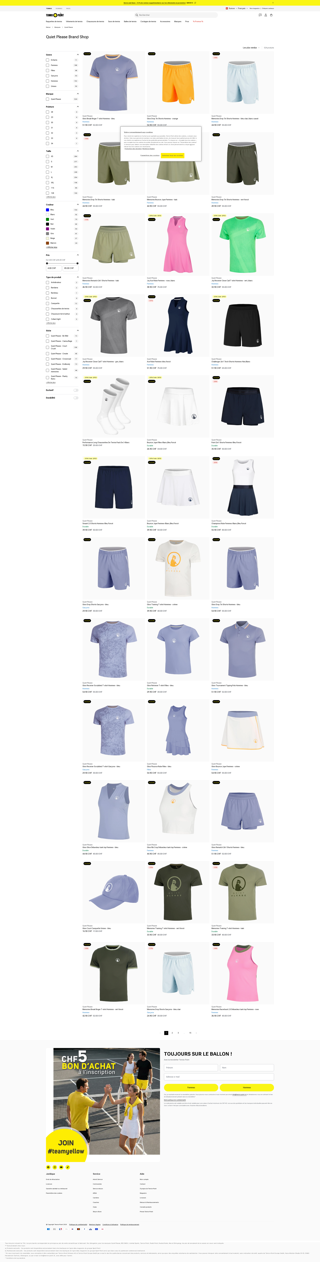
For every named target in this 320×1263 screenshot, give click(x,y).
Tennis (49, 8)
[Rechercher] (137, 15)
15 (190, 1033)
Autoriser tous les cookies (172, 155)
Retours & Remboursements (149, 1202)
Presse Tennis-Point (146, 1211)
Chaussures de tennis (95, 21)
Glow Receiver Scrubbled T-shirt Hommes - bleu (101, 685)
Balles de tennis (130, 21)
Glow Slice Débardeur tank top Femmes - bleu (100, 847)
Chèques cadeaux (268, 8)
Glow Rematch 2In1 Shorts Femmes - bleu (228, 847)
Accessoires (165, 21)
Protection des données (133, 149)
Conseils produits (146, 1207)
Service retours (98, 1189)
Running (59, 8)
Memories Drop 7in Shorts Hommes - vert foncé (230, 200)
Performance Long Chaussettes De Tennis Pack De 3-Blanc (106, 443)
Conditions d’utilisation (110, 1224)
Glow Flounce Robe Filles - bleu (159, 767)
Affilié (95, 1193)
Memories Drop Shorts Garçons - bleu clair (164, 1009)
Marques (177, 21)
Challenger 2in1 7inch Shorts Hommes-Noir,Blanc (231, 362)
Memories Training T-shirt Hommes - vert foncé (165, 928)
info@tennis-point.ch (239, 1094)
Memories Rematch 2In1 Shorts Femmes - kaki (100, 281)
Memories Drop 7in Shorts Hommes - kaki (98, 200)
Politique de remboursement (129, 1224)
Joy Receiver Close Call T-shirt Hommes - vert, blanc (232, 281)
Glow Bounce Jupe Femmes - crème (226, 767)
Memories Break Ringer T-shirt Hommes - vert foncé (102, 1009)
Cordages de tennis (148, 21)
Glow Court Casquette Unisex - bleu (96, 928)
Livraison (143, 1198)
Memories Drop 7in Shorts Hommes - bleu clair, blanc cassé (235, 119)
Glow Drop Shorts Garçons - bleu (95, 605)
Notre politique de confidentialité (175, 1100)
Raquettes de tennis (54, 21)
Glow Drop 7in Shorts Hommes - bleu (226, 605)
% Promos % (198, 21)
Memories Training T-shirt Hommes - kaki (228, 928)
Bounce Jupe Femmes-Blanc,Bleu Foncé (163, 523)
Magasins (143, 1193)
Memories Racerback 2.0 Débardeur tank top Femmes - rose (235, 1009)
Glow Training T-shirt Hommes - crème (162, 605)
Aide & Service (97, 1179)
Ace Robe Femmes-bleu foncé (159, 362)
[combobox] (176, 15)
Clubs (95, 1207)
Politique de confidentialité (78, 1224)
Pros (187, 21)
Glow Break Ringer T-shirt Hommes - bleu (98, 119)
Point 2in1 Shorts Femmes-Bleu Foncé (226, 443)
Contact (142, 1184)
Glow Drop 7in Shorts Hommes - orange (162, 119)
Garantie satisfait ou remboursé (56, 1189)
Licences (49, 1184)
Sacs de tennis (114, 21)
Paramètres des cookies (54, 1193)
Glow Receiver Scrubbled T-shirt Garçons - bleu (101, 767)
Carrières (96, 1198)
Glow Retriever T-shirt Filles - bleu (160, 685)
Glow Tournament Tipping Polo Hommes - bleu (230, 685)
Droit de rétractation (53, 1179)
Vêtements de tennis (74, 21)
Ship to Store (97, 1211)
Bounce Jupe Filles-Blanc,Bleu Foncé (161, 443)
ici (191, 144)
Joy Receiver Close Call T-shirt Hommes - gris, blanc (103, 362)
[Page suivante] (196, 1033)
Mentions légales (94, 1224)
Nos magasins (255, 8)
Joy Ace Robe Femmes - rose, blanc (161, 281)
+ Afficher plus (51, 197)
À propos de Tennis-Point (148, 1189)
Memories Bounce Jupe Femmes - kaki (162, 200)
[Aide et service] (260, 15)
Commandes (97, 1184)
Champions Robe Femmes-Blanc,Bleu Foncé (229, 523)
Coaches (96, 1202)
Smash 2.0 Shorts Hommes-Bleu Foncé (97, 523)
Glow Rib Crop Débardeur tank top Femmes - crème (167, 847)
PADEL (68, 8)
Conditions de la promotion (15, 1258)
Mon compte (144, 1179)
